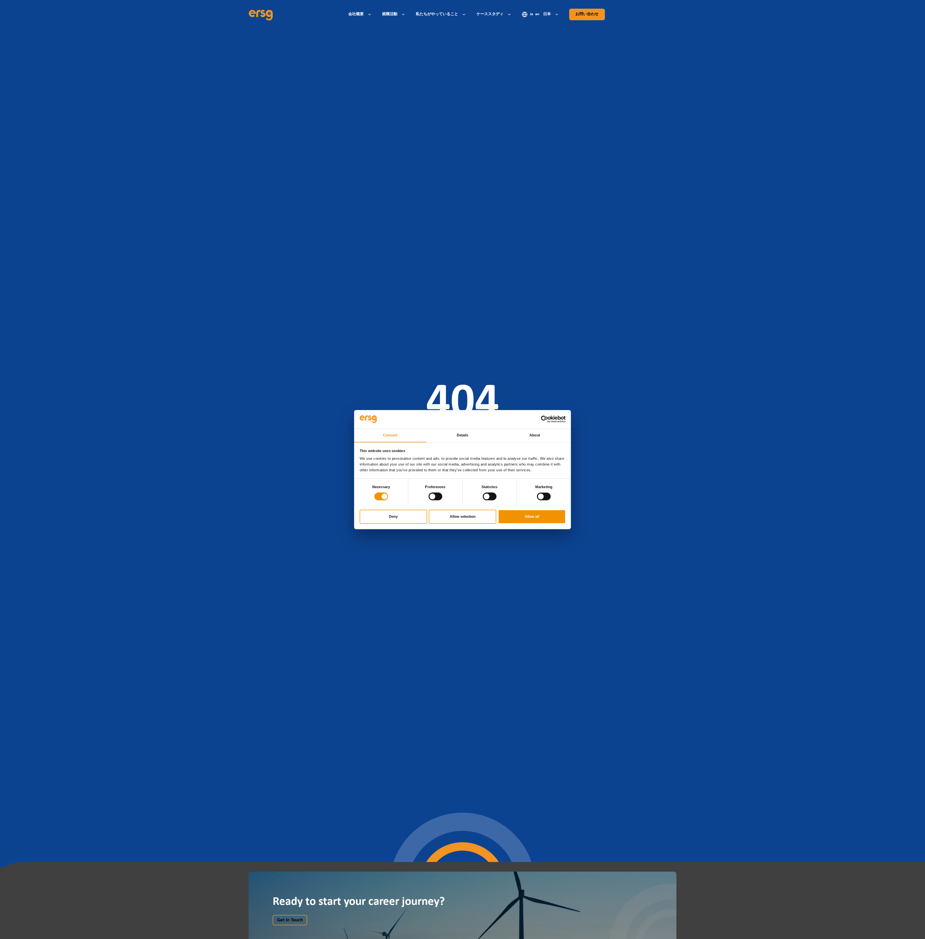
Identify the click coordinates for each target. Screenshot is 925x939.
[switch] (435, 496)
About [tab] (534, 435)
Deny (393, 516)
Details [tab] (463, 435)
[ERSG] (261, 14)
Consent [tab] (390, 435)
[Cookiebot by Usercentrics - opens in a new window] (544, 419)
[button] (360, 14)
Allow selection (463, 516)
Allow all (532, 516)
